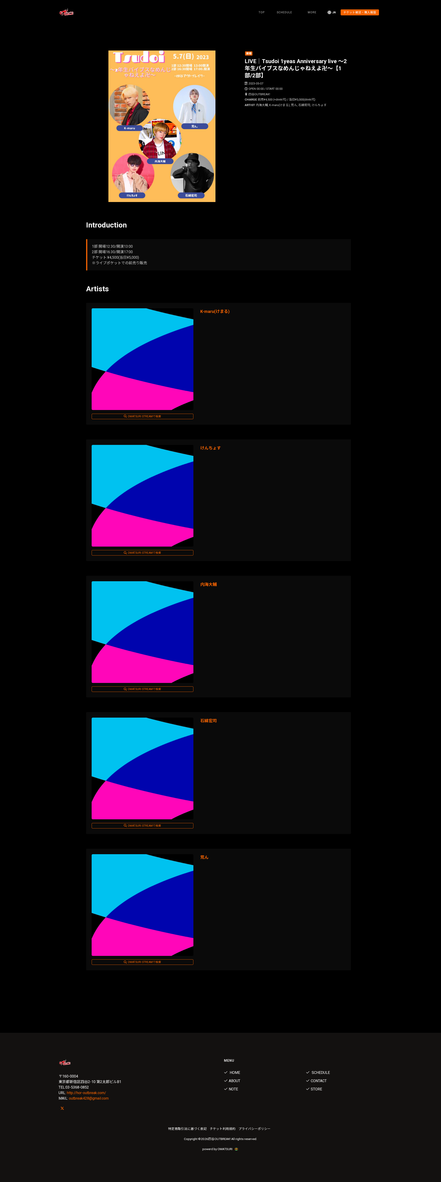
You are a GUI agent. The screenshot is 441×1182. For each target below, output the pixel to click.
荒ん (204, 857)
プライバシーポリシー (254, 1129)
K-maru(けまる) (215, 311)
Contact (319, 1081)
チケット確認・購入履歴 (359, 12)
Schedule (320, 1072)
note (233, 1089)
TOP (262, 12)
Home (234, 1072)
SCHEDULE (284, 12)
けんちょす (210, 448)
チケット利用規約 (222, 1129)
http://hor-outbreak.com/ (86, 1093)
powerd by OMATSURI (217, 1149)
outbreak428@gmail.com (89, 1098)
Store (316, 1089)
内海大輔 (208, 584)
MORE (312, 12)
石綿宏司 (208, 720)
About (234, 1081)
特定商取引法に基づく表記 (187, 1129)
